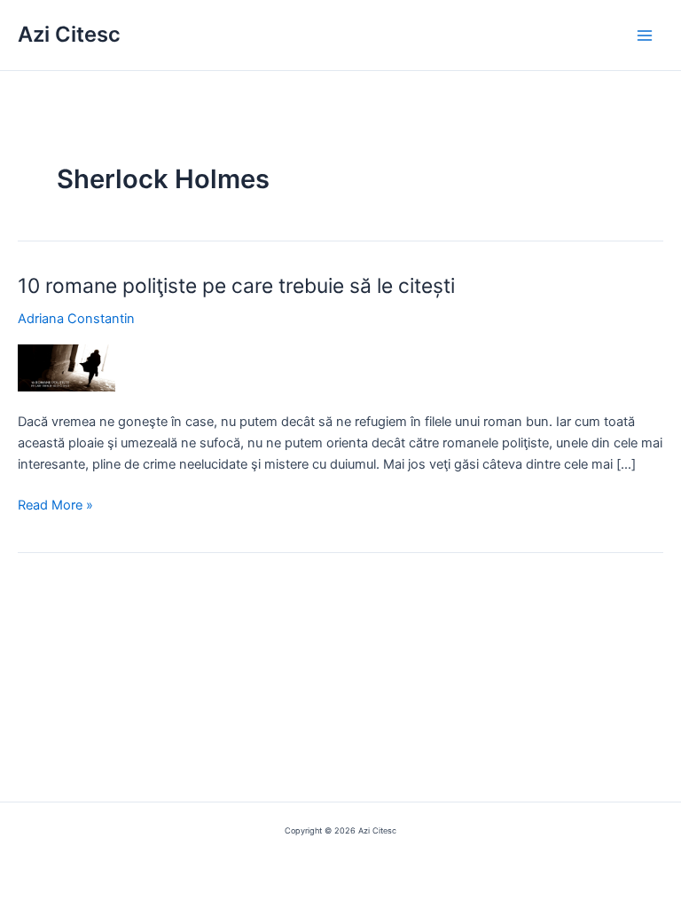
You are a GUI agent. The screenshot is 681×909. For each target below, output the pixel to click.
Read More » (55, 506)
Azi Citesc (69, 34)
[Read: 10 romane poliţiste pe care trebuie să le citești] (66, 367)
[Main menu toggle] (644, 35)
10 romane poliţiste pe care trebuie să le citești (236, 285)
